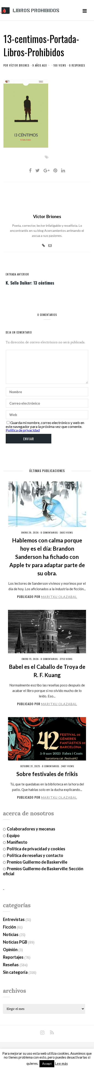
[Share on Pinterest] (55, 170)
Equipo (13, 835)
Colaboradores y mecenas (31, 828)
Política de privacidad (23, 430)
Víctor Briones (19, 65)
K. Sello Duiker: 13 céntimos (30, 282)
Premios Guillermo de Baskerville (37, 862)
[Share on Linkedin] (63, 170)
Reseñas (11, 964)
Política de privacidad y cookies (36, 848)
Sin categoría (15, 972)
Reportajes (13, 957)
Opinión (10, 949)
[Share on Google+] (46, 170)
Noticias (10, 934)
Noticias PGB (15, 942)
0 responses (77, 65)
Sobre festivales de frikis (47, 774)
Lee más (61, 1063)
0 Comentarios (49, 532)
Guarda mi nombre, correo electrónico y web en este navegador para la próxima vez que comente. (45, 424)
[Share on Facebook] (30, 170)
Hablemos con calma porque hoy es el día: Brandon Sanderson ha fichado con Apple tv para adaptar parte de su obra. (47, 556)
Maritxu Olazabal (59, 597)
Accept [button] (47, 1063)
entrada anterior (17, 274)
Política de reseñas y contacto (35, 855)
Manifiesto (17, 842)
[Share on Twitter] (37, 170)
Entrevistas (14, 919)
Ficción (9, 926)
